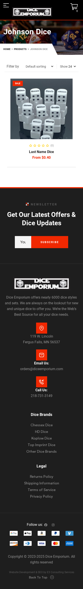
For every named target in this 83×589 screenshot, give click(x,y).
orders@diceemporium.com (41, 369)
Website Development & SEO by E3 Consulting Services (41, 572)
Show (64, 66)
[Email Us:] (41, 354)
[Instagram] (53, 525)
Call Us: (41, 390)
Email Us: (41, 363)
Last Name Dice (41, 152)
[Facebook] (46, 525)
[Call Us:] (41, 381)
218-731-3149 (41, 396)
